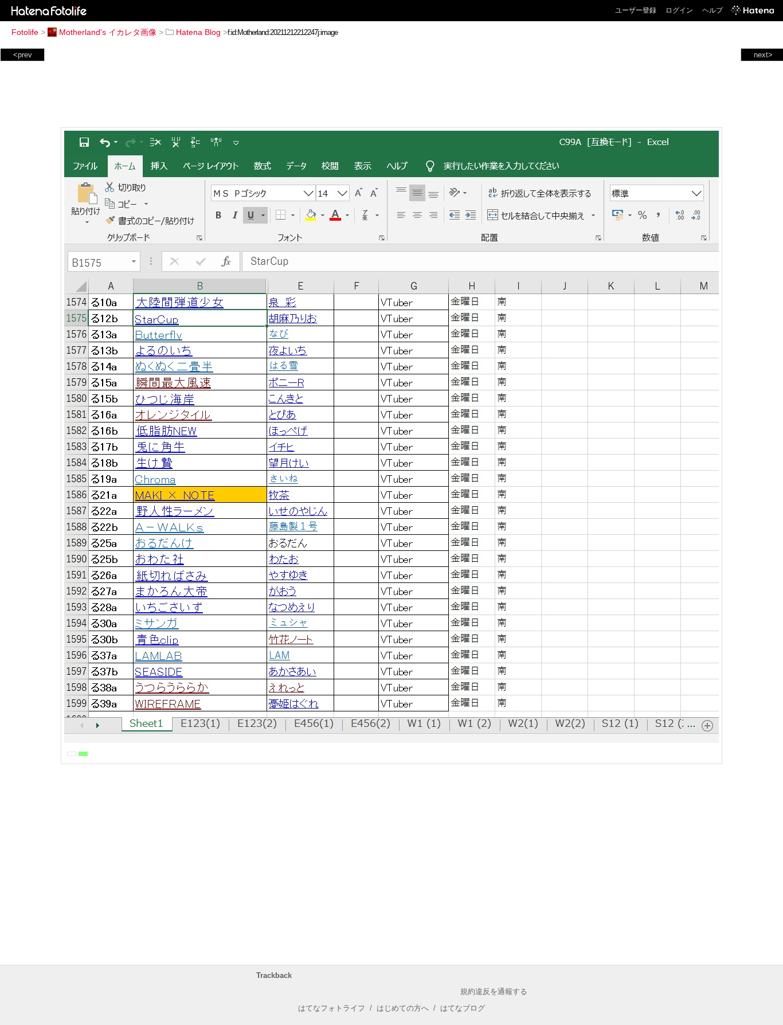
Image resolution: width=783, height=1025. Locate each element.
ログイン (679, 10)
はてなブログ (462, 1008)
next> (763, 54)
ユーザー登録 (635, 10)
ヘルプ (712, 10)
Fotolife (24, 32)
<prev (22, 54)
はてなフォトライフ (331, 1008)
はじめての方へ (403, 1008)
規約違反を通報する (493, 991)
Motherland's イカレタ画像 (107, 32)
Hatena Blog (198, 32)
